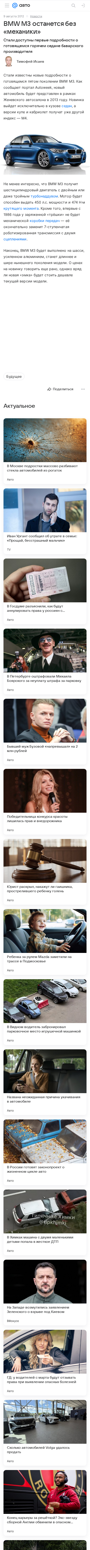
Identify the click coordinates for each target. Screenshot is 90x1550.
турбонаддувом (44, 196)
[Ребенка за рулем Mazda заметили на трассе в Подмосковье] (45, 942)
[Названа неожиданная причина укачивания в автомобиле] (45, 1082)
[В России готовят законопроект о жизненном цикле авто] (45, 1152)
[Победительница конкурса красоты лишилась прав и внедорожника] (45, 802)
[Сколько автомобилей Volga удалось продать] (45, 1433)
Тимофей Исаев (30, 62)
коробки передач (45, 220)
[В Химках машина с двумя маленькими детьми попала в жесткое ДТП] (45, 1222)
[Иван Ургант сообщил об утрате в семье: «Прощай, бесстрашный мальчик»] (45, 521)
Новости (36, 16)
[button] (45, 151)
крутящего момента (21, 208)
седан (67, 106)
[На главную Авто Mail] (23, 5)
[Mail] (14, 5)
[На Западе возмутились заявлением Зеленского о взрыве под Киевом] (45, 1292)
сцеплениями (15, 239)
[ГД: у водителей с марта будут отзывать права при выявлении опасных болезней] (45, 1363)
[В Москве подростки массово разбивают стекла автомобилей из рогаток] (45, 451)
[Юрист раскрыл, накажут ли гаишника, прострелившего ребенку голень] (45, 872)
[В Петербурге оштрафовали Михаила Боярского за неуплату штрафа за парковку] (45, 661)
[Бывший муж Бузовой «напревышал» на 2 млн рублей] (45, 731)
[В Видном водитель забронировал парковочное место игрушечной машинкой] (45, 1012)
